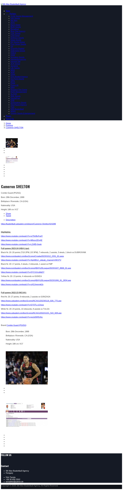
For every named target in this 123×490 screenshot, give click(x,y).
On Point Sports (17, 79)
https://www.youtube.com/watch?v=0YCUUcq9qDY (22, 272)
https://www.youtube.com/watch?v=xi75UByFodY (22, 236)
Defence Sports (17, 38)
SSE (13, 100)
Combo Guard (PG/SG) (16, 325)
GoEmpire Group (18, 51)
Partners (11, 13)
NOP (13, 72)
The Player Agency (19, 105)
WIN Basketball (17, 109)
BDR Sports (16, 27)
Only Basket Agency (19, 77)
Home (8, 10)
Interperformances (18, 59)
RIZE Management (19, 92)
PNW (13, 83)
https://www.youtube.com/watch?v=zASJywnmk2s (22, 284)
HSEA (13, 53)
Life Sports (15, 68)
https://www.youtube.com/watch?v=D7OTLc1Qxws (22, 305)
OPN (13, 81)
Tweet (8, 216)
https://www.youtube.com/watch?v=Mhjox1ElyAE (21, 240)
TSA (12, 107)
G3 (12, 46)
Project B (14, 85)
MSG (13, 70)
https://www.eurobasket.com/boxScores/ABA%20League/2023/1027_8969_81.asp (36, 268)
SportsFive (15, 98)
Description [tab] (10, 220)
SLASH (14, 94)
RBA (13, 87)
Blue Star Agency (18, 31)
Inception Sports (17, 57)
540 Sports (15, 18)
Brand (3, 325)
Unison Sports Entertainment (23, 113)
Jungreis (14, 66)
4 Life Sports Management (22, 16)
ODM (13, 75)
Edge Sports (16, 40)
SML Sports (15, 96)
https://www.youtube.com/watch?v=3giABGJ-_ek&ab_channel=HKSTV (31, 260)
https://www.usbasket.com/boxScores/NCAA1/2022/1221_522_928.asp (31, 313)
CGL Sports (15, 33)
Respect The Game (19, 90)
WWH (13, 111)
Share (8, 214)
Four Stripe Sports (18, 44)
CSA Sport (15, 36)
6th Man (14, 20)
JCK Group (15, 64)
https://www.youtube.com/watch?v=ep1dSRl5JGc (22, 317)
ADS (13, 23)
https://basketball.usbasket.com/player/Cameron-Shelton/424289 (28, 224)
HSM (13, 55)
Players (8, 116)
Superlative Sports (18, 103)
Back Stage (15, 25)
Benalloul (15, 29)
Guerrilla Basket (17, 49)
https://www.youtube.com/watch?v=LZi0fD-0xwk (21, 244)
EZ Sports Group (18, 42)
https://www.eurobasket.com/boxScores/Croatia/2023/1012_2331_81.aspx (32, 256)
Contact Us (10, 118)
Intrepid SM (15, 62)
